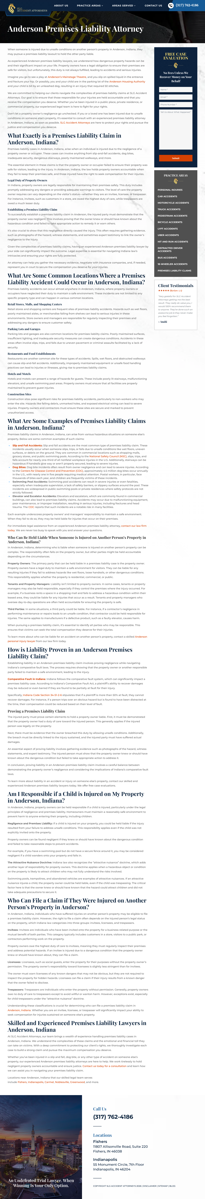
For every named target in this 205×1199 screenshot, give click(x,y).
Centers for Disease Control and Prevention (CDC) (51, 470)
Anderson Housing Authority (127, 81)
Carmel (49, 1082)
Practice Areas (89, 6)
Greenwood (77, 1082)
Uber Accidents (168, 235)
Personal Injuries (170, 190)
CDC (31, 507)
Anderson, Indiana (19, 1010)
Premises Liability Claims (174, 270)
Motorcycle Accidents (173, 203)
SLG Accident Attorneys (75, 122)
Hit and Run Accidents (173, 241)
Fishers (22, 1082)
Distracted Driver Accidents (170, 250)
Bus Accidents (167, 257)
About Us (61, 6)
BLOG (172, 1186)
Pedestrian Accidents (172, 215)
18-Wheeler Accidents (172, 264)
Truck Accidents (169, 209)
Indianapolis (35, 1082)
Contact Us (153, 6)
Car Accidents (167, 196)
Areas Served (122, 6)
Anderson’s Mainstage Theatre (67, 77)
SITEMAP (163, 1186)
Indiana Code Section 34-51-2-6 (42, 695)
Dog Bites (19, 467)
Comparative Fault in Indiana (26, 679)
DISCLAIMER (149, 1186)
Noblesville (62, 1082)
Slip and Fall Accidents (27, 445)
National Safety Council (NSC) (108, 456)
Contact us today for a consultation (104, 1066)
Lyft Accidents (168, 228)
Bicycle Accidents (170, 222)
